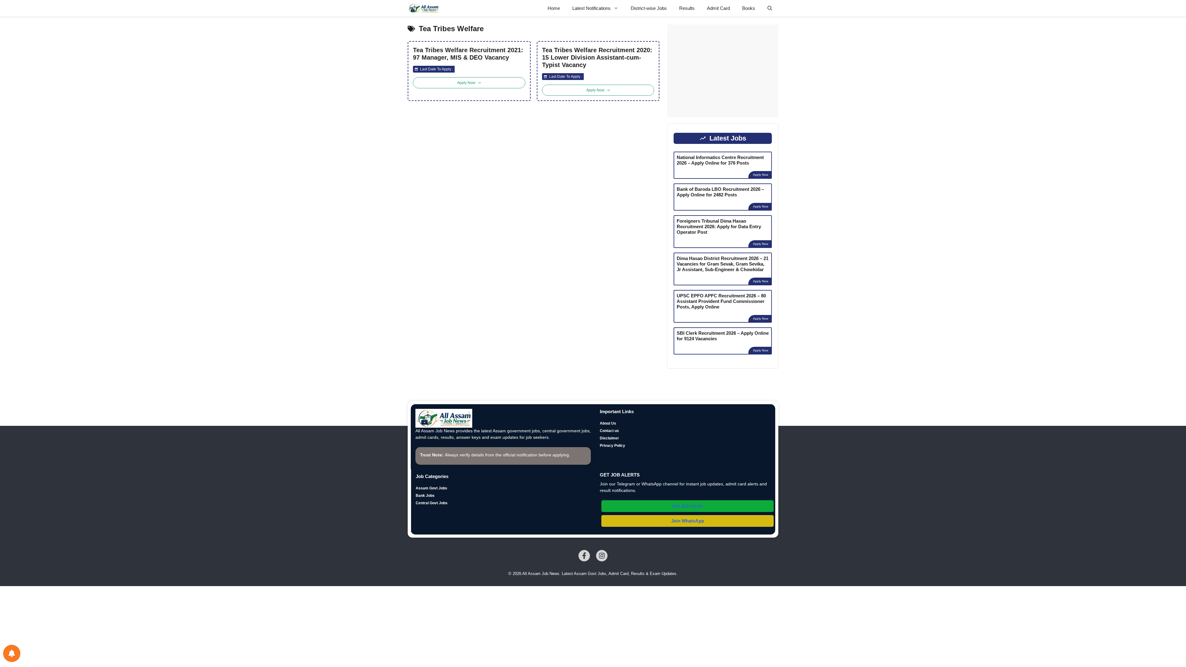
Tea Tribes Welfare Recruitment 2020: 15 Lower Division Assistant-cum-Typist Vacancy (597, 57)
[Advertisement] (722, 70)
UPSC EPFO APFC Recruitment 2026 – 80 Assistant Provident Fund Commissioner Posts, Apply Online (721, 301)
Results (687, 8)
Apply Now (760, 174)
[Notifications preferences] (11, 653)
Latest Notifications (591, 8)
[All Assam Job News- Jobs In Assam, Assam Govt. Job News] (423, 8)
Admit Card (718, 8)
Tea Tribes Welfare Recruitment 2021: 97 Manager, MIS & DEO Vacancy (468, 54)
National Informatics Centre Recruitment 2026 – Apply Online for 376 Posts (720, 160)
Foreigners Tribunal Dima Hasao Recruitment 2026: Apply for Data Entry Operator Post (719, 226)
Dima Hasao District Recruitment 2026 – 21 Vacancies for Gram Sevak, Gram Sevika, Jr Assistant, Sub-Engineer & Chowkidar (722, 264)
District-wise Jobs (649, 8)
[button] (769, 8)
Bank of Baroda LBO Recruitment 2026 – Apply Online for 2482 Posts (720, 192)
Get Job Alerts (687, 506)
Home (554, 8)
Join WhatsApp (687, 520)
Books (748, 8)
